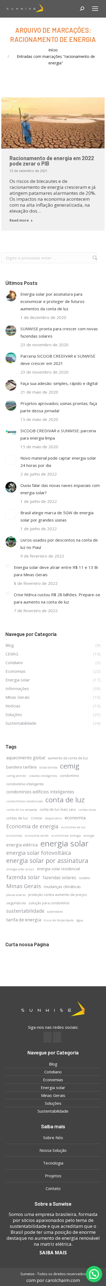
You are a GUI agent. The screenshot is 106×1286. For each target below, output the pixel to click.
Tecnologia (53, 1163)
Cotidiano (53, 1071)
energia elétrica (22, 845)
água (79, 920)
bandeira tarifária (21, 767)
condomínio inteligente (25, 784)
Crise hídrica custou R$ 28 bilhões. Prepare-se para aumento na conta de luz (57, 598)
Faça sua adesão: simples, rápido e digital (59, 383)
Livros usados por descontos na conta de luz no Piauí (59, 543)
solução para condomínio (49, 903)
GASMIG (84, 878)
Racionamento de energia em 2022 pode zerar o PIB (52, 161)
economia (75, 818)
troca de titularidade (59, 920)
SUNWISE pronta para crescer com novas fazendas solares (59, 332)
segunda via (16, 903)
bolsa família (48, 767)
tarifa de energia (23, 919)
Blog (53, 1064)
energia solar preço (20, 869)
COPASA (36, 818)
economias (14, 835)
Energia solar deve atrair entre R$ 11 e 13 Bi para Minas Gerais (56, 571)
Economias (53, 1079)
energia (88, 835)
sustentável (55, 912)
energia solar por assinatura (47, 860)
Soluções (53, 1103)
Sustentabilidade (53, 1111)
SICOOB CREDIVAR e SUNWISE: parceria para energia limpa (58, 434)
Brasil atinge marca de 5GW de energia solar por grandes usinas (56, 516)
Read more (19, 220)
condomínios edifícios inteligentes (40, 792)
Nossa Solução (53, 1150)
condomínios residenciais (24, 801)
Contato (53, 1188)
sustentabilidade (25, 911)
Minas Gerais (23, 886)
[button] (94, 1274)
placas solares (16, 895)
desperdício (53, 818)
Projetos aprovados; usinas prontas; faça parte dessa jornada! (58, 407)
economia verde (37, 835)
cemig (69, 766)
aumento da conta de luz (68, 758)
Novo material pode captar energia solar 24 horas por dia (58, 461)
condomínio (69, 775)
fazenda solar (23, 877)
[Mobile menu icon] (95, 8)
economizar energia (66, 835)
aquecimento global (25, 758)
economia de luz (73, 827)
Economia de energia (32, 826)
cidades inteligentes (43, 776)
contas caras (87, 810)
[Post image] (10, 296)
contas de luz (17, 818)
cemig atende (16, 776)
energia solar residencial (58, 868)
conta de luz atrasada (21, 810)
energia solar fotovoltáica (38, 852)
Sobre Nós (53, 1137)
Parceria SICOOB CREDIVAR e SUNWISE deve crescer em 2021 (57, 359)
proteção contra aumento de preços (57, 894)
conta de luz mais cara (58, 809)
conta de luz (65, 799)
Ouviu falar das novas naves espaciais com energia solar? (60, 489)
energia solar (64, 843)
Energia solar (53, 1087)
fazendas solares (59, 878)
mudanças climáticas (62, 886)
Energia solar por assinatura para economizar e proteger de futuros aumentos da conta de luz (52, 301)
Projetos (53, 1175)
